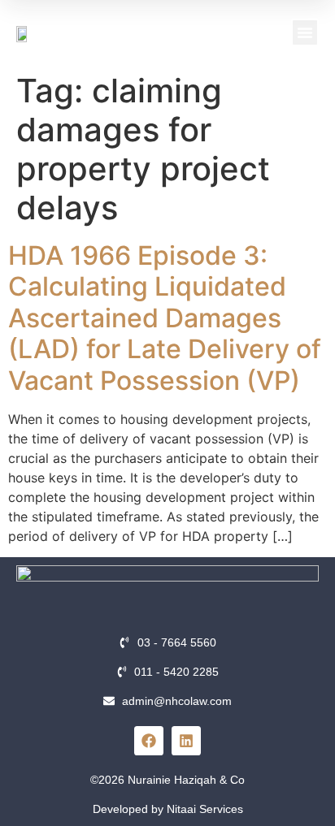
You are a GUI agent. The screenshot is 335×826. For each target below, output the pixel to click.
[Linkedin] (186, 740)
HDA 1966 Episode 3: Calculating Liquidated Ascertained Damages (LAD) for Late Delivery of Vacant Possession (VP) (164, 318)
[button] (305, 32)
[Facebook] (148, 740)
